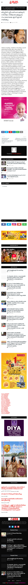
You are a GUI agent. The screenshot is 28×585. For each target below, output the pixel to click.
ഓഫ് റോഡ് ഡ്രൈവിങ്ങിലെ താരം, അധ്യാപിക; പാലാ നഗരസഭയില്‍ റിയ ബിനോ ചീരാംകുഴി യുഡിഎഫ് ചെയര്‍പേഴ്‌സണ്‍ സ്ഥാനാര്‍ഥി (16, 286)
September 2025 (6, 405)
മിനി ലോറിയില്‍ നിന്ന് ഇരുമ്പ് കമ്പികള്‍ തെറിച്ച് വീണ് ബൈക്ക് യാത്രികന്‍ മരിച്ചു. (16, 162)
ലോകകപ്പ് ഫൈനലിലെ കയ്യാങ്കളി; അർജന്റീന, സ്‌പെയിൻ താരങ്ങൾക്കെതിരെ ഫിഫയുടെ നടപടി (17, 169)
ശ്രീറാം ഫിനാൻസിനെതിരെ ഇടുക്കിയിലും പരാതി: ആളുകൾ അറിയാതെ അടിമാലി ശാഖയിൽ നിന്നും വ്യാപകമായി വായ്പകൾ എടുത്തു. (16, 344)
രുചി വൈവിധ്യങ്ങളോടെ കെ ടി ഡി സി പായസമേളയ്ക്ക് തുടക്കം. (16, 176)
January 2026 (5, 401)
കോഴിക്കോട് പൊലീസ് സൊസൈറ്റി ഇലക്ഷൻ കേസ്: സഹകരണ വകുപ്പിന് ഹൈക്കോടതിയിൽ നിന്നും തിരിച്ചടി (15, 318)
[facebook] (3, 224)
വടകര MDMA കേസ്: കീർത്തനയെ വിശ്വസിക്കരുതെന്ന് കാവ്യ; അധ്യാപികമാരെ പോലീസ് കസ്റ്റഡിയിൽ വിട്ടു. (16, 294)
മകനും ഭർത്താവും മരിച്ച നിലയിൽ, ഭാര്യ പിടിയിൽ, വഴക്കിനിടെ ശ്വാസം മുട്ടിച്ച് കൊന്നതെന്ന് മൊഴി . (16, 303)
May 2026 (4, 396)
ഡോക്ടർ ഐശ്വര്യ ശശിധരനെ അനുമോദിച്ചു (14, 540)
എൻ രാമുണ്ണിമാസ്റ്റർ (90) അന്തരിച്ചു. (15, 270)
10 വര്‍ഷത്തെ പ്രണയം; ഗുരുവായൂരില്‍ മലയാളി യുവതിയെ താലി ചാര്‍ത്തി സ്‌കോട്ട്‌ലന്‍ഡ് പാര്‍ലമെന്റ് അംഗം (16, 278)
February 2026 (5, 400)
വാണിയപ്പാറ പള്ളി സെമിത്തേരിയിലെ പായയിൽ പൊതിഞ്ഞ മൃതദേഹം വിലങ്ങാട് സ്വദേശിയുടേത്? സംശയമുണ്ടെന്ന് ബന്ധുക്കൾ (13, 507)
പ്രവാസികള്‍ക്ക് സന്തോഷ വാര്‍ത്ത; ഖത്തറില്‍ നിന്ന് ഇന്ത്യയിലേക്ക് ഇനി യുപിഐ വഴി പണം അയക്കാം (15, 310)
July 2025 (4, 407)
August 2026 (5, 393)
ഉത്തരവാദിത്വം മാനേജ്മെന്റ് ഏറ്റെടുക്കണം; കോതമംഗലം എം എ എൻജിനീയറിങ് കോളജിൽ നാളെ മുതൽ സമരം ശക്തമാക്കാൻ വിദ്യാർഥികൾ (16, 335)
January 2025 (5, 413)
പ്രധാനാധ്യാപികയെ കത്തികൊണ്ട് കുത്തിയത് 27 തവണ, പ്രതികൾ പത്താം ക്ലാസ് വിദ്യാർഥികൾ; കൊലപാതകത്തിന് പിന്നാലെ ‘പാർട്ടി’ (16, 326)
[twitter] (9, 224)
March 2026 (5, 398)
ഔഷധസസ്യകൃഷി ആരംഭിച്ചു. (11, 494)
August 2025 (5, 406)
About (13, 580)
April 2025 (4, 410)
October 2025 (5, 404)
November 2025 (5, 403)
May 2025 (4, 409)
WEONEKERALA (22, 582)
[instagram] (14, 224)
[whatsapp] (24, 224)
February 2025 (5, 412)
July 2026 (4, 394)
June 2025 (4, 408)
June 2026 (4, 395)
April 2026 (4, 397)
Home (3, 7)
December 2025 (5, 402)
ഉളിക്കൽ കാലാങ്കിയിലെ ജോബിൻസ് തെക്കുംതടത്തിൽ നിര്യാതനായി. (13, 487)
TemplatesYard (11, 582)
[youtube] (19, 224)
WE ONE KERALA (6, 22)
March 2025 (5, 411)
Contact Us (18, 580)
